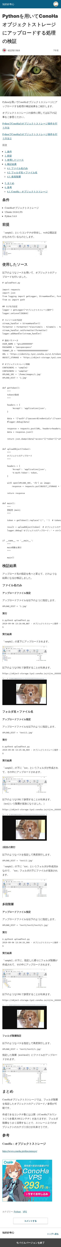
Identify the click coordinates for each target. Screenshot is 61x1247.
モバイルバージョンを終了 (30, 1242)
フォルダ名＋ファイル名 (22, 172)
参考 (8, 187)
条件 (8, 151)
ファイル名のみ (17, 168)
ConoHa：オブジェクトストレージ (27, 191)
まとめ (9, 183)
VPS (25, 1211)
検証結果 (11, 164)
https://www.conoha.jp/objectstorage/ (19, 1151)
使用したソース (14, 159)
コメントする (30, 1221)
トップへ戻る (53, 1234)
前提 (8, 155)
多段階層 (14, 176)
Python (17, 1211)
